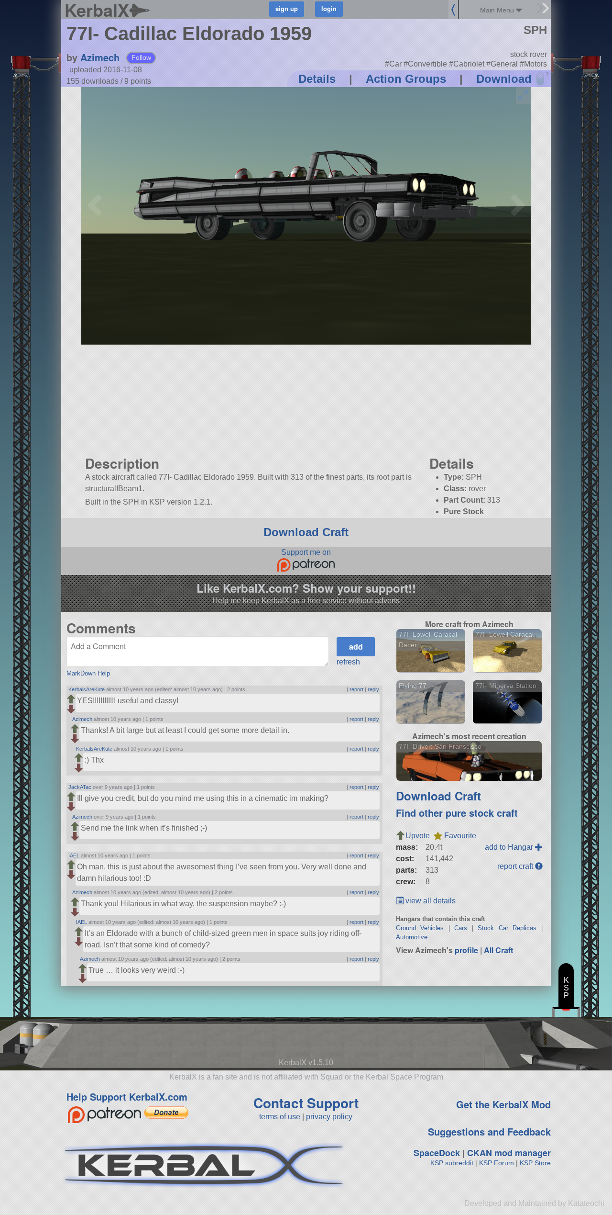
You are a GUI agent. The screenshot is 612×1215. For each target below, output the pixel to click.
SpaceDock (437, 1153)
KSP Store (535, 1163)
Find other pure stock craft (457, 813)
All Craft (498, 950)
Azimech (100, 57)
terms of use (279, 1117)
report (356, 689)
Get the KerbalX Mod (503, 1104)
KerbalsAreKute (86, 689)
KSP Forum (496, 1163)
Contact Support (306, 1103)
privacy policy (329, 1117)
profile (466, 950)
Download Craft (306, 532)
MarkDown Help (88, 673)
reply (373, 689)
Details (317, 78)
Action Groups (406, 78)
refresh (348, 662)
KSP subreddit (451, 1163)
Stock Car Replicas (507, 928)
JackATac (79, 787)
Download (504, 78)
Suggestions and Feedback (489, 1131)
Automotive (411, 937)
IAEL (73, 855)
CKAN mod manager (509, 1153)
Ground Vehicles (420, 928)
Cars (460, 928)
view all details (430, 901)
